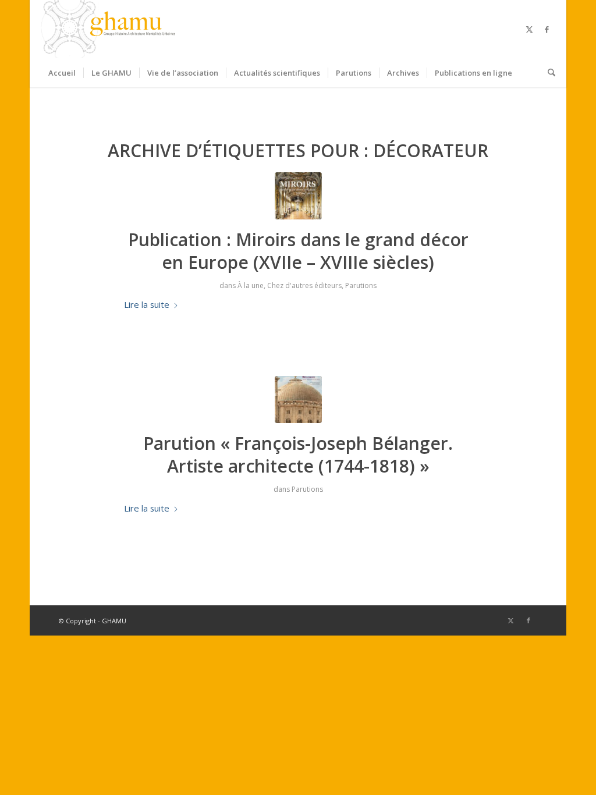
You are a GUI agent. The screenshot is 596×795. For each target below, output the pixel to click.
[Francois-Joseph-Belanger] (298, 399)
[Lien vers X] (529, 29)
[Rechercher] (547, 72)
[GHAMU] (110, 29)
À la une (250, 285)
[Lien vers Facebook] (546, 29)
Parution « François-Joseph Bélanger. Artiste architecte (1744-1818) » (298, 454)
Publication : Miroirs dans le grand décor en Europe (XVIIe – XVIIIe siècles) (298, 251)
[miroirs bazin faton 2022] (298, 195)
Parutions (361, 285)
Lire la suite (146, 304)
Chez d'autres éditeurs (304, 285)
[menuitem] (62, 72)
